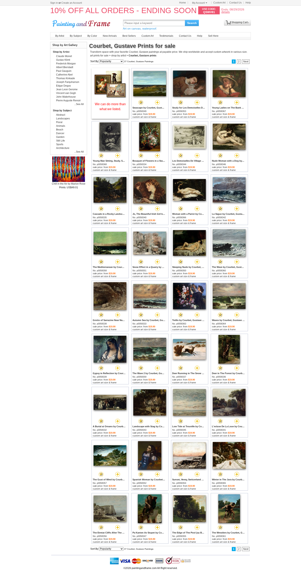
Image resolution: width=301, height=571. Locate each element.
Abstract (60, 114)
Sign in (54, 2)
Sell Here (213, 35)
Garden (60, 137)
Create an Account (71, 2)
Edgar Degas (63, 85)
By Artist (59, 35)
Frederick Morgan (66, 63)
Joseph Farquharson (67, 82)
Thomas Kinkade (65, 78)
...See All (79, 104)
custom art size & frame (144, 117)
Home (182, 2)
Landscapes (63, 118)
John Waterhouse (66, 96)
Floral (59, 122)
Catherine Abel (64, 74)
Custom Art (219, 2)
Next (245, 61)
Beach (59, 129)
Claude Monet (64, 56)
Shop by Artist (61, 51)
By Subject (76, 35)
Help (248, 2)
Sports (59, 144)
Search (192, 23)
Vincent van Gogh (66, 93)
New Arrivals (110, 35)
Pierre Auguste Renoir (68, 100)
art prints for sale (99, 55)
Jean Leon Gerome (67, 89)
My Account (198, 2)
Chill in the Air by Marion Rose (68, 183)
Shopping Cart (239, 22)
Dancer (60, 133)
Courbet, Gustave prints (142, 55)
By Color (92, 35)
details (225, 12)
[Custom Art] (110, 97)
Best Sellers (129, 35)
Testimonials (166, 35)
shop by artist (118, 55)
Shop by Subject (62, 110)
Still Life (60, 140)
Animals (60, 125)
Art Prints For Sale (82, 23)
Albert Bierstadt (64, 67)
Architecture (62, 148)
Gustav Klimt (63, 59)
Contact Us (235, 2)
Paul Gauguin (63, 71)
